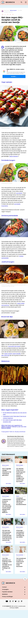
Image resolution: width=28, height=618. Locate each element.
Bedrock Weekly (6, 428)
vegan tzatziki (8, 353)
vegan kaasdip (16, 353)
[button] (24, 587)
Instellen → (14, 76)
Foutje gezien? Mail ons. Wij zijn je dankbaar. (13, 432)
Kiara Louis (6, 10)
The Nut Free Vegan (5, 128)
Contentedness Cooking (22, 42)
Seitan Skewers (13, 156)
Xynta (16, 607)
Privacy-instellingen (7, 596)
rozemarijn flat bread (14, 346)
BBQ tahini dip (5, 355)
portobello (19, 193)
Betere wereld (13, 10)
